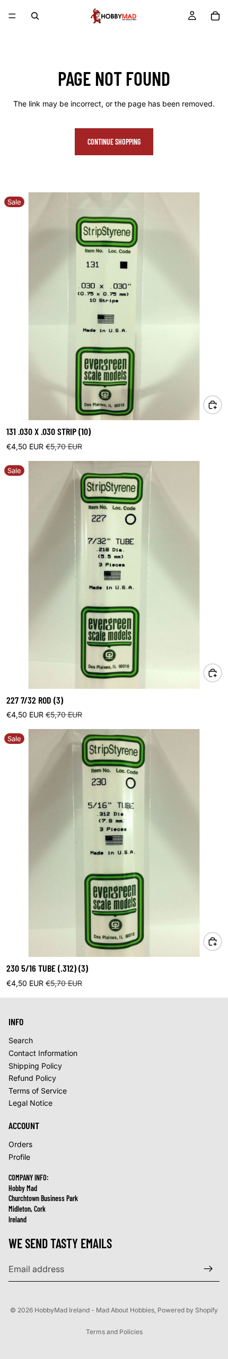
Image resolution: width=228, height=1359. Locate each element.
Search (20, 1040)
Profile (19, 1156)
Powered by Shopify (187, 1310)
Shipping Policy (35, 1065)
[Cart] (215, 16)
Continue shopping (114, 141)
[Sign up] (208, 1269)
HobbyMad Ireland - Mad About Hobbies (94, 1310)
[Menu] (12, 16)
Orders (20, 1144)
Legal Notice (30, 1102)
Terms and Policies (114, 1332)
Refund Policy (32, 1077)
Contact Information (42, 1053)
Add (221, 404)
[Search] (35, 16)
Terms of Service (37, 1090)
